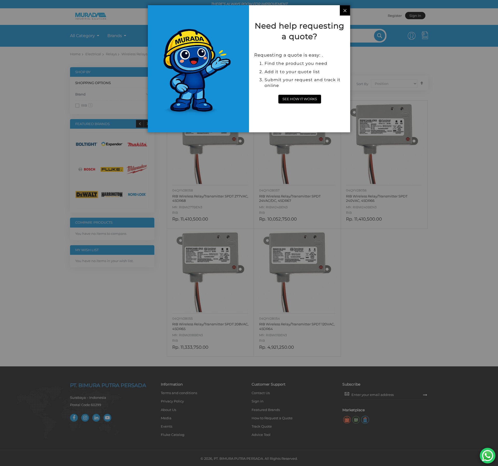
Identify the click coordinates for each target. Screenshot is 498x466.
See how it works (299, 99)
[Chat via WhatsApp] (487, 455)
